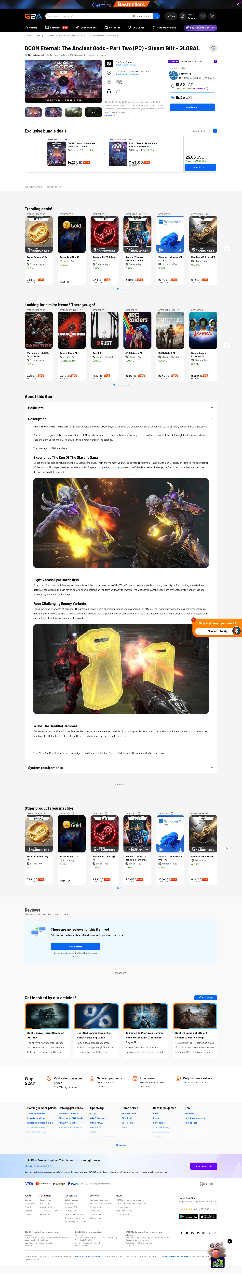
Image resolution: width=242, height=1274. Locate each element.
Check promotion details (37, 1165)
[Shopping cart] (212, 16)
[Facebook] (181, 1233)
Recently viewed (33, 187)
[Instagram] (204, 1233)
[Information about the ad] (183, 68)
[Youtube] (187, 1233)
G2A (29, 35)
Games (51, 35)
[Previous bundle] (209, 131)
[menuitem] (31, 28)
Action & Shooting (67, 35)
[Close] (237, 4)
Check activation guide (126, 65)
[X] (209, 1233)
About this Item (54, 187)
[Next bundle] (215, 131)
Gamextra (185, 73)
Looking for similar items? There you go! (60, 304)
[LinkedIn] (215, 1233)
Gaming (39, 35)
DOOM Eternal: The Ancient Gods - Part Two (99, 35)
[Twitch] (192, 1233)
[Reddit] (198, 1233)
